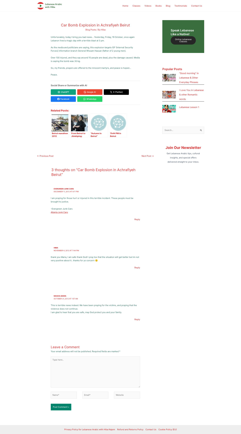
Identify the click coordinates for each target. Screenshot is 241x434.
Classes (136, 5)
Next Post (148, 156)
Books (159, 5)
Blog (168, 5)
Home (125, 5)
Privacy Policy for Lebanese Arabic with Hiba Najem (89, 429)
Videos (147, 5)
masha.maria (60, 296)
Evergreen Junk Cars (64, 189)
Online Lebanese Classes (183, 40)
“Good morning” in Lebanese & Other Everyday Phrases (189, 78)
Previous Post (45, 156)
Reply (137, 219)
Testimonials (180, 5)
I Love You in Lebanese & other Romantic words (191, 94)
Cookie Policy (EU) (167, 429)
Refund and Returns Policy (130, 429)
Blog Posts (90, 29)
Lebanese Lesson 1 (189, 107)
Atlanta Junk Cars (59, 212)
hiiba (56, 248)
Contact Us (196, 5)
